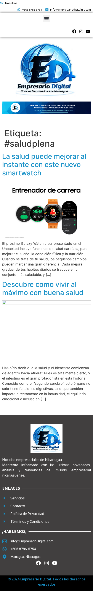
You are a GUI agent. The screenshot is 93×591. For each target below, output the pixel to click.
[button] (46, 18)
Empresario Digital (35, 579)
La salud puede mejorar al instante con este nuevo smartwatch (44, 164)
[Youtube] (88, 31)
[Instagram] (81, 31)
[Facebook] (74, 31)
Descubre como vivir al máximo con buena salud (42, 288)
